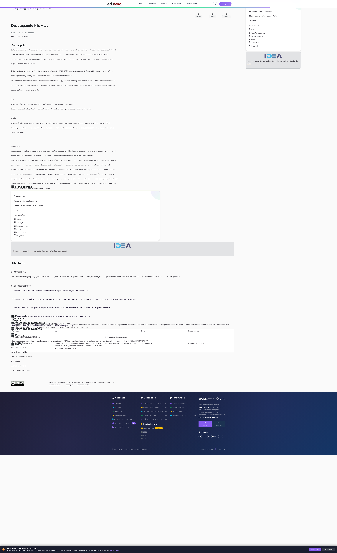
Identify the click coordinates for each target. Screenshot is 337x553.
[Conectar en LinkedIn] (213, 436)
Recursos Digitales (122, 427)
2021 (144, 435)
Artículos (118, 404)
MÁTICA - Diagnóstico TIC (153, 419)
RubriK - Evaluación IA (151, 407)
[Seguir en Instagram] (204, 436)
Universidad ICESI (179, 415)
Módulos (118, 407)
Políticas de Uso (178, 407)
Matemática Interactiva (123, 419)
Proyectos (118, 411)
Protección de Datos (180, 411)
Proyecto (14, 8)
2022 (145, 432)
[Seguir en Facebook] (200, 436)
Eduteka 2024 (152, 428)
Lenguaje (21, 8)
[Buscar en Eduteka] (215, 4)
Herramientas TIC (121, 415)
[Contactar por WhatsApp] (221, 436)
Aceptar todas (315, 549)
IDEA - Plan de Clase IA (152, 404)
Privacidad (221, 449)
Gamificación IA (150, 415)
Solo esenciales (328, 549)
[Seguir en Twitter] (217, 436)
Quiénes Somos (179, 404)
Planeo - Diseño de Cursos (153, 411)
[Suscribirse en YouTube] (208, 436)
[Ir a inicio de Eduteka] (114, 4)
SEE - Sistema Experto (124, 423)
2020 (145, 438)
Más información (115, 550)
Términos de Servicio (206, 449)
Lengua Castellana (31, 8)
